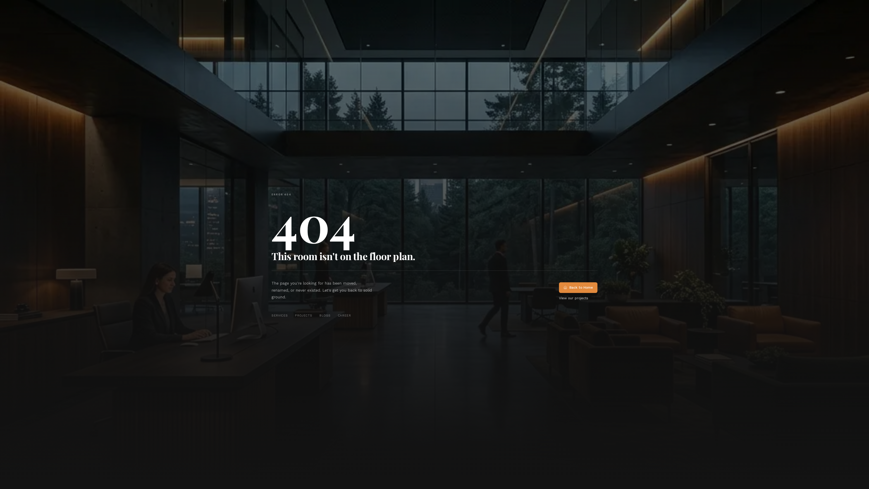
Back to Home (581, 287)
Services (280, 315)
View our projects (573, 298)
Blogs (324, 315)
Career (344, 315)
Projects (303, 315)
